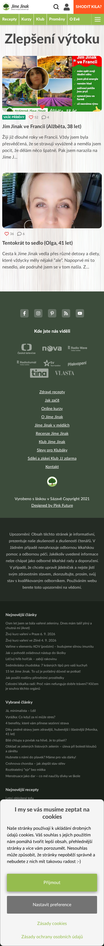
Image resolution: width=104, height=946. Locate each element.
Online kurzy (52, 409)
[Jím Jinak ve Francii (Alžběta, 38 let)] (52, 84)
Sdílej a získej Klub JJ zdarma (52, 459)
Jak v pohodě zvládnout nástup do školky (36, 653)
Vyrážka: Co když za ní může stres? (30, 717)
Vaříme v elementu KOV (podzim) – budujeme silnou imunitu (50, 646)
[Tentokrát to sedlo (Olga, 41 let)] (52, 200)
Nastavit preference (52, 905)
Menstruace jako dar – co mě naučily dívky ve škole (43, 776)
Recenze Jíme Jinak (52, 434)
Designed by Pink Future (52, 506)
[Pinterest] (52, 313)
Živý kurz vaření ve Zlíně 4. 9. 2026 (31, 640)
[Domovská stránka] (15, 7)
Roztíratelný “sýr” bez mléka (25, 769)
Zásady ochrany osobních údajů (52, 937)
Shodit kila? (89, 7)
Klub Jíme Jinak (52, 442)
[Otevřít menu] (97, 19)
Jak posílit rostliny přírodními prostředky (35, 677)
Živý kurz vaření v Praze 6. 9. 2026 (30, 634)
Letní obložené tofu (20, 798)
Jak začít (52, 400)
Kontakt (52, 467)
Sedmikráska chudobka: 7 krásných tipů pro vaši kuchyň (46, 665)
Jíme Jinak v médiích (52, 425)
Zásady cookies (52, 923)
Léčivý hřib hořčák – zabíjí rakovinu (31, 659)
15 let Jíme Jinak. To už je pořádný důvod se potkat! (43, 671)
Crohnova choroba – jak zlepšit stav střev (35, 763)
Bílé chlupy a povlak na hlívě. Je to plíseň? (36, 740)
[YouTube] (80, 313)
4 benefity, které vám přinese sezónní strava (37, 723)
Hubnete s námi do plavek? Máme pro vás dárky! (41, 757)
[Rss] (66, 313)
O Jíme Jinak (52, 417)
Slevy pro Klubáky (52, 450)
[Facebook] (24, 313)
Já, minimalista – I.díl (21, 710)
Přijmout (52, 882)
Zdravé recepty (52, 392)
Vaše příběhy (13, 117)
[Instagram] (38, 313)
